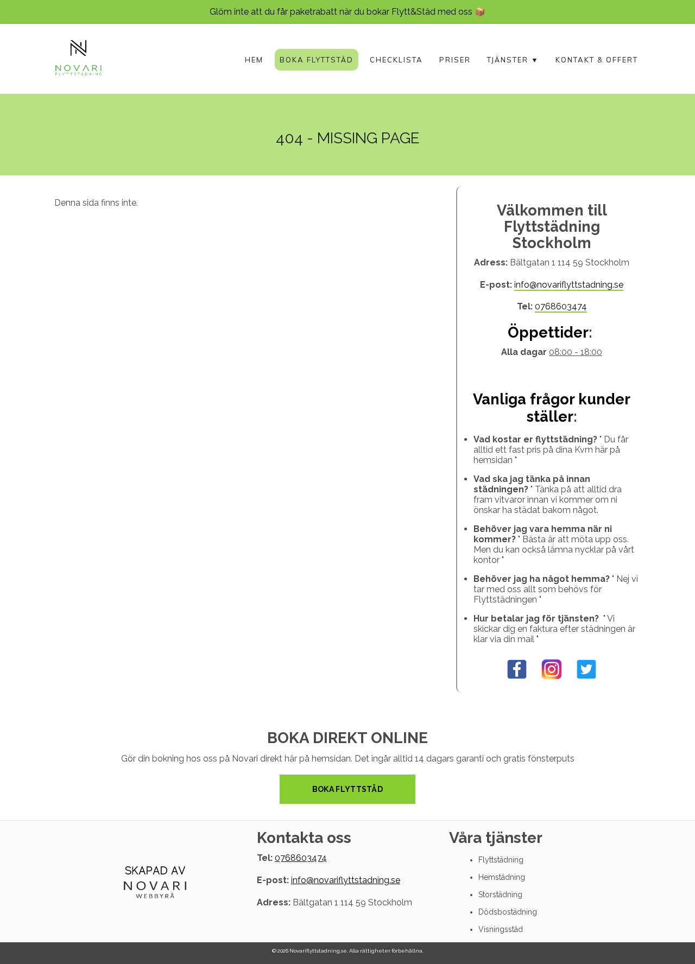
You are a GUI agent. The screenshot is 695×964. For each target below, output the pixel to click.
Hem (254, 59)
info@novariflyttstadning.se (568, 285)
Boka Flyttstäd (316, 59)
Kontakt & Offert (596, 59)
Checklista (396, 59)
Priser (455, 59)
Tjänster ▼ (513, 59)
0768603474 (561, 306)
